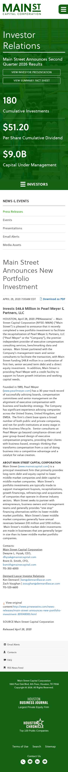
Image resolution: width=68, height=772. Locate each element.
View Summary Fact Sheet (32, 80)
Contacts (11, 652)
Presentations (12, 228)
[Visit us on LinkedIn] (37, 761)
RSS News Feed (15, 668)
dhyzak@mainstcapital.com (19, 557)
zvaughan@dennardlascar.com (41, 583)
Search (36, 746)
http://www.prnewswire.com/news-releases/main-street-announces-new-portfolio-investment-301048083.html (32, 610)
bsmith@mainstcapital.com (19, 564)
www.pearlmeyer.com (17, 391)
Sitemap (50, 746)
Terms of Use (20, 746)
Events (7, 220)
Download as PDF (53, 299)
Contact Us (34, 756)
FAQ (9, 660)
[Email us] (30, 761)
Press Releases (13, 211)
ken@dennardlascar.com (36, 580)
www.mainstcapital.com (33, 466)
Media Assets (12, 245)
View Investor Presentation (32, 72)
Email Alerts (11, 236)
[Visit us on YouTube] (45, 761)
